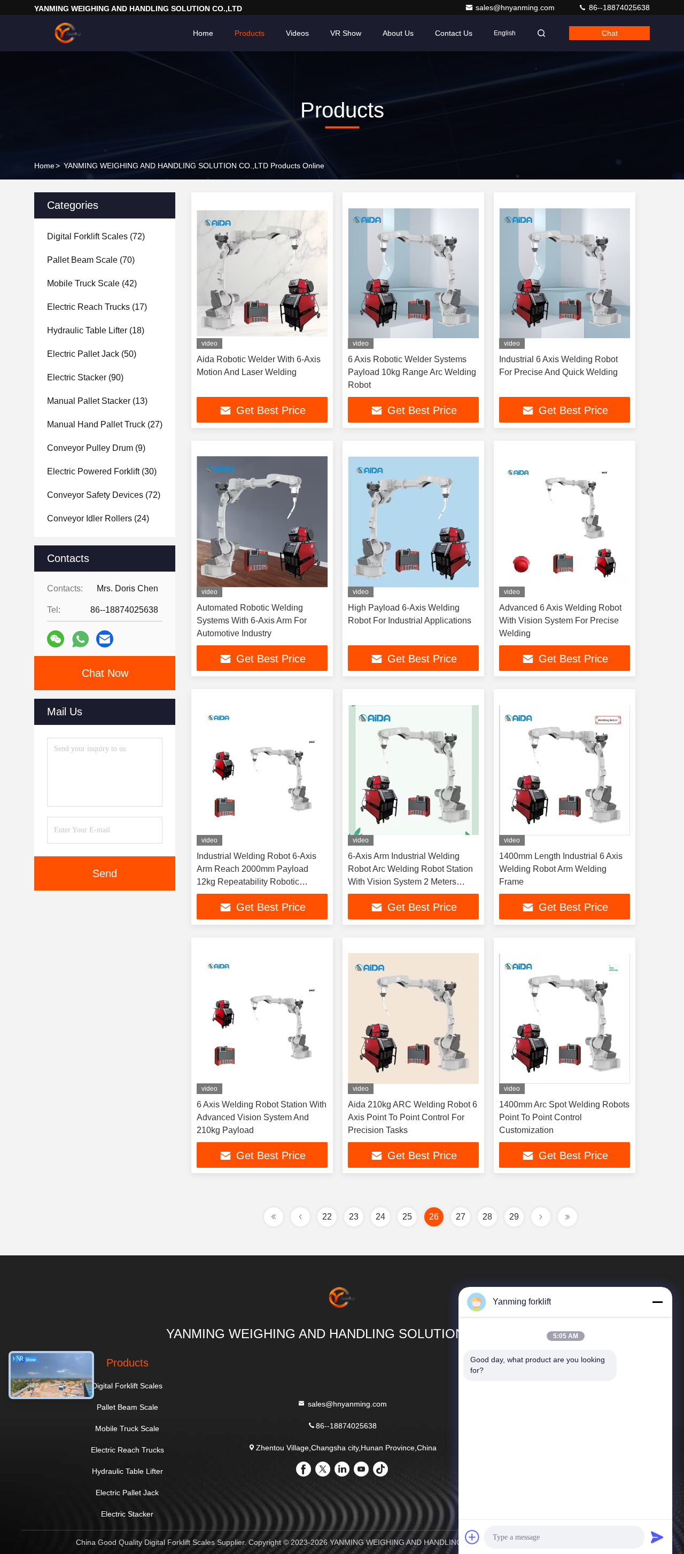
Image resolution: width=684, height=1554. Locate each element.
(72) (96, 236)
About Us (398, 33)
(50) (91, 353)
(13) (97, 400)
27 (460, 1216)
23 (354, 1216)
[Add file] (472, 1537)
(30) (102, 471)
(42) (92, 283)
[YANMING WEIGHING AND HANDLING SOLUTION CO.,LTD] (68, 33)
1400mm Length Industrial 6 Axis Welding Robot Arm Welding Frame (561, 869)
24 (380, 1216)
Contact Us (453, 33)
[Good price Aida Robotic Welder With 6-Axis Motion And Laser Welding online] (262, 273)
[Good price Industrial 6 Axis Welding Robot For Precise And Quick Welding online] (564, 273)
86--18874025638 (618, 7)
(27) (104, 424)
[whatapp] (80, 639)
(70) (91, 259)
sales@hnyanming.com (516, 7)
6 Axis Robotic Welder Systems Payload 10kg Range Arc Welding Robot (412, 372)
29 (514, 1216)
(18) (95, 330)
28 (487, 1216)
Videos (297, 33)
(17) (97, 306)
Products (250, 33)
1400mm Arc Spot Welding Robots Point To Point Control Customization (564, 1117)
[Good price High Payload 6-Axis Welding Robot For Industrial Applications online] (413, 521)
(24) (98, 518)
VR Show (345, 33)
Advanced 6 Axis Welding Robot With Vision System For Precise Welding (560, 620)
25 (407, 1216)
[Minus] (657, 1301)
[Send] (657, 1537)
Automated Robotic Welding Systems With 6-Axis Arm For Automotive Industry (252, 620)
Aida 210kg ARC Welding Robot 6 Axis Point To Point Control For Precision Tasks (412, 1117)
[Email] (105, 639)
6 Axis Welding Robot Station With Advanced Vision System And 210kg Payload (262, 1117)
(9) (96, 447)
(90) (85, 377)
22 (327, 1216)
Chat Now (105, 673)
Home (203, 33)
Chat (610, 33)
